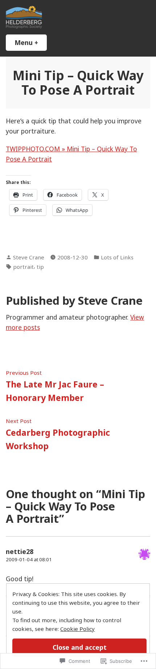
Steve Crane (28, 257)
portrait (23, 266)
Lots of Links (117, 257)
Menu (31, 42)
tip (40, 266)
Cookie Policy (77, 628)
